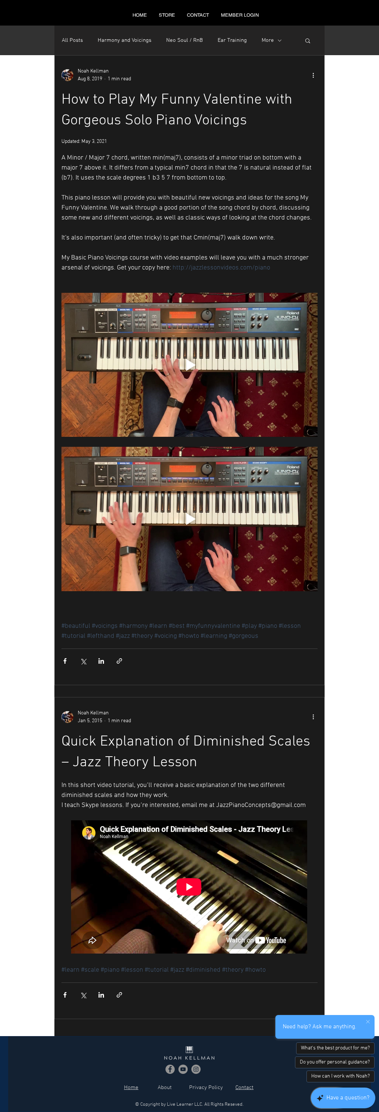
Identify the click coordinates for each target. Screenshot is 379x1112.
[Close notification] (368, 1022)
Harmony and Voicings (124, 40)
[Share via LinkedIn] (101, 660)
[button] (307, 41)
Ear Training (232, 40)
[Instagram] (196, 1069)
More (268, 40)
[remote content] (189, 887)
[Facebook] (170, 1069)
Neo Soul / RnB (184, 40)
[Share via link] (119, 660)
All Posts (72, 40)
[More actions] (313, 75)
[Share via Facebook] (64, 660)
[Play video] (189, 365)
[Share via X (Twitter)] (83, 660)
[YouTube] (183, 1069)
